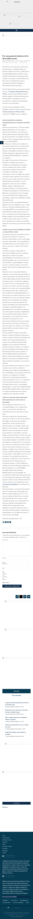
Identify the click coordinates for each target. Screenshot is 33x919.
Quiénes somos (19, 916)
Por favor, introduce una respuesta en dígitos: (4, 575)
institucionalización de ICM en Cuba (13, 112)
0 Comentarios (23, 62)
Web (3, 568)
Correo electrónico (4, 564)
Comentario (4, 540)
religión (14, 62)
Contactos (13, 916)
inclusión (9, 62)
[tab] (16, 691)
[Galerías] (16, 807)
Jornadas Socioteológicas (10, 484)
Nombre (4, 558)
